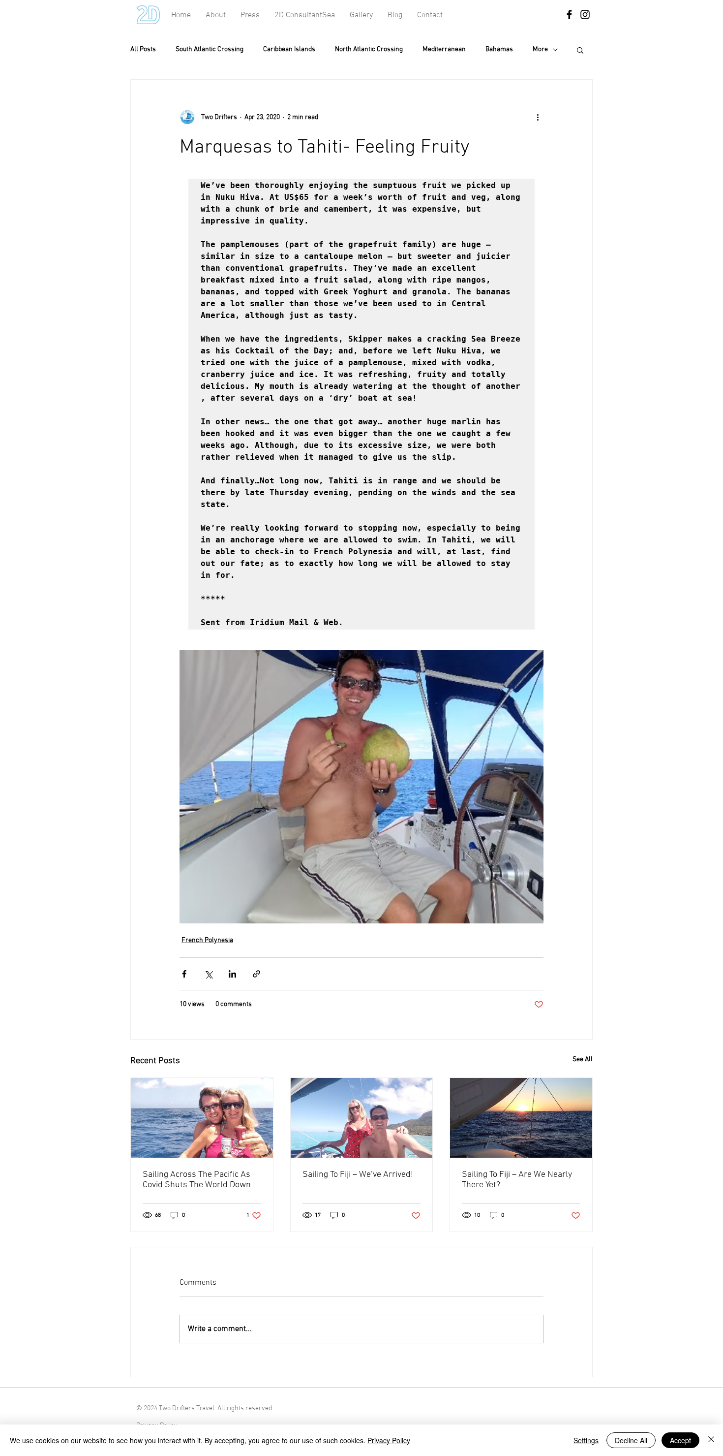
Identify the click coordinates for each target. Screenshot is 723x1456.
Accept (680, 1440)
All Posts (143, 49)
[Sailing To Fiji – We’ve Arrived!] (362, 1118)
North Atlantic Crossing (369, 49)
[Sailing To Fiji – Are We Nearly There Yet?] (521, 1118)
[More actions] (537, 117)
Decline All (631, 1440)
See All (582, 1059)
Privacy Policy (388, 1440)
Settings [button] (586, 1440)
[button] (430, 15)
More (540, 49)
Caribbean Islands (289, 49)
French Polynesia (207, 940)
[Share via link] (256, 974)
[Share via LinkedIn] (232, 974)
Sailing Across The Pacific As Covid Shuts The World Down (197, 1180)
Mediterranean (444, 49)
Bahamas (499, 49)
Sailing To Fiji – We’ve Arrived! (357, 1175)
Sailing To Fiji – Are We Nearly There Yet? (517, 1180)
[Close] (711, 1440)
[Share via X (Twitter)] (208, 974)
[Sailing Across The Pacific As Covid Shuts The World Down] (202, 1118)
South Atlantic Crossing (209, 49)
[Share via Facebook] (184, 974)
